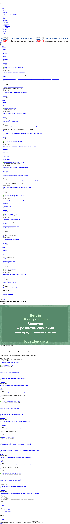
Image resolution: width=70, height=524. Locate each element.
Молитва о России (5, 203)
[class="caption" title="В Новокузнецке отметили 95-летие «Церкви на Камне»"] (10, 121)
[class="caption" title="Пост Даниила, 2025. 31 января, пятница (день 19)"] (9, 227)
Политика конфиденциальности (6, 509)
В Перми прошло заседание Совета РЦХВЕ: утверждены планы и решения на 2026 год (17, 85)
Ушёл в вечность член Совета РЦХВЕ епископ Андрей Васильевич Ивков (12, 414)
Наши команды (6, 27)
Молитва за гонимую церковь (7, 206)
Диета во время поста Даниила (8, 294)
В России (4, 17)
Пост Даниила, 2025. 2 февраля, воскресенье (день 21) (11, 219)
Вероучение (4, 56)
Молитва (3, 28)
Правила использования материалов (6, 511)
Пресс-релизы (3, 15)
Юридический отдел (4, 296)
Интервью (4, 31)
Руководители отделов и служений (7, 11)
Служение (3, 19)
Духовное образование (6, 24)
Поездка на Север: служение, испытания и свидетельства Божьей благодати (15, 72)
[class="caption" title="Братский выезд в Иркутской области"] (8, 188)
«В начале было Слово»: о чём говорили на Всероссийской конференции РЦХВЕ (13, 486)
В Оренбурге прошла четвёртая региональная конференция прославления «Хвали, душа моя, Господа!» (19, 146)
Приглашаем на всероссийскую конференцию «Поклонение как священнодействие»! (16, 120)
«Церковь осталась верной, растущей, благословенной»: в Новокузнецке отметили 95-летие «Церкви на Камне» (21, 126)
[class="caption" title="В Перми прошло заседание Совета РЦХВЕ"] (9, 80)
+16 (2, 512)
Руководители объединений (6, 50)
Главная (3, 8)
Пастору (4, 32)
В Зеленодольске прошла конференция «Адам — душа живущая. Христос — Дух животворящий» (15, 457)
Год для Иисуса (5, 25)
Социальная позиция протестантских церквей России (10, 14)
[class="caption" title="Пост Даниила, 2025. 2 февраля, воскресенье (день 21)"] (10, 214)
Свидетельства (5, 250)
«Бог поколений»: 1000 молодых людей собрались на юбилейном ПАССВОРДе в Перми (17, 187)
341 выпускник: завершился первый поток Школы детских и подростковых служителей (17, 174)
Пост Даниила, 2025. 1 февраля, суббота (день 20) (11, 226)
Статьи (4, 33)
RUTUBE (3, 519)
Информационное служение (6, 159)
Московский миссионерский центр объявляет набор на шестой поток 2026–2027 (16, 167)
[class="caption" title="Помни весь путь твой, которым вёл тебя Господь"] (9, 269)
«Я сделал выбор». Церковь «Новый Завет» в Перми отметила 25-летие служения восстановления (18, 200)
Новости (3, 16)
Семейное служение (5, 21)
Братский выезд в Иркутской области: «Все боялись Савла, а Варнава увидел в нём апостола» (15, 421)
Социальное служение (6, 23)
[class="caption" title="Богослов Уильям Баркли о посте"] (7, 262)
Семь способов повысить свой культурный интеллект (11, 287)
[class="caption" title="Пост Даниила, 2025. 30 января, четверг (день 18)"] (9, 234)
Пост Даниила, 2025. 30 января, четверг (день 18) (11, 239)
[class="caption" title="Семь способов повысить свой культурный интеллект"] (10, 282)
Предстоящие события (4, 5)
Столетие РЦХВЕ (4, 47)
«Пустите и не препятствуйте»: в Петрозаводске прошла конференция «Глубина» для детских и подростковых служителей (19, 493)
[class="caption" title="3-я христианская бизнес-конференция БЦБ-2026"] (9, 108)
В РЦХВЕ (4, 102)
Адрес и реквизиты (5, 59)
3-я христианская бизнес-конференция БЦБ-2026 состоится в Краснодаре (14, 113)
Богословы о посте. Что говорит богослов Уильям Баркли (12, 267)
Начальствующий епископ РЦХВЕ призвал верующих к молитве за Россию (15, 92)
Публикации (3, 247)
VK (2, 517)
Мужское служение (5, 22)
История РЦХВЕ (5, 12)
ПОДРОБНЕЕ (2, 523)
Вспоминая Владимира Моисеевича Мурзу (10, 261)
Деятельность (5, 13)
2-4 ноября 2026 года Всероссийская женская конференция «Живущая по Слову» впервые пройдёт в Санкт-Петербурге (22, 180)
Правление (4, 10)
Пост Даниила (5, 29)
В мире (4, 18)
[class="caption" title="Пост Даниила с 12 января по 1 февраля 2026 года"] (9, 207)
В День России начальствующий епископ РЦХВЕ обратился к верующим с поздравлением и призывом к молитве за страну (23, 133)
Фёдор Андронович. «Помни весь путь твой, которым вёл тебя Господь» (14, 274)
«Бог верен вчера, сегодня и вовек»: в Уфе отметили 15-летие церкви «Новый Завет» (13, 479)
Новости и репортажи (7, 26)
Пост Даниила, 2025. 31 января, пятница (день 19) (11, 232)
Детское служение (5, 20)
